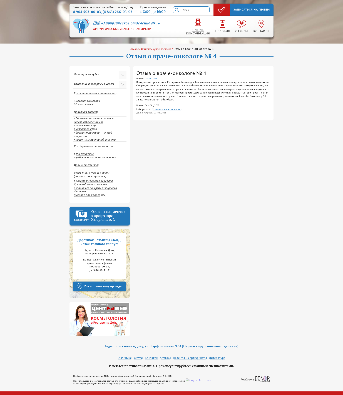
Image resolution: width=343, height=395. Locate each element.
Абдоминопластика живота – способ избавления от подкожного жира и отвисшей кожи (94, 123)
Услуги (138, 358)
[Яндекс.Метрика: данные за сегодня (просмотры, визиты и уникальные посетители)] (198, 380)
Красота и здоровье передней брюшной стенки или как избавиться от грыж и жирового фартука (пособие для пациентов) (95, 188)
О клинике (125, 358)
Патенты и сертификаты (190, 358)
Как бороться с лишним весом (93, 146)
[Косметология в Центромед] (99, 319)
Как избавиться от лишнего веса (95, 93)
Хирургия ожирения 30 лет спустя (87, 102)
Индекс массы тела (87, 165)
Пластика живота (86, 112)
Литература (217, 358)
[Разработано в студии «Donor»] (255, 378)
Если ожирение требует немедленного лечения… (96, 155)
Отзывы (241, 31)
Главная (134, 49)
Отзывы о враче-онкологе (156, 49)
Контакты (261, 31)
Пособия (222, 31)
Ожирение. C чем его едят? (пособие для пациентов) (92, 174)
